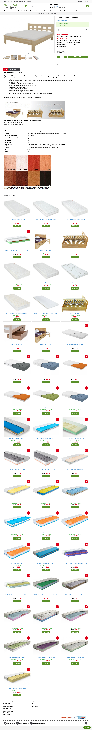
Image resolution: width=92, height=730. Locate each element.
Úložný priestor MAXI (75, 250)
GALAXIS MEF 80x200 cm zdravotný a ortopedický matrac (17, 594)
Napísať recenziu (74, 61)
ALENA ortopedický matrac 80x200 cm (75, 344)
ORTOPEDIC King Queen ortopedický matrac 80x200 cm (46, 594)
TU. (23, 122)
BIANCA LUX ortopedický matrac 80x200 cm (46, 469)
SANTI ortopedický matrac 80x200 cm (46, 500)
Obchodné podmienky (8, 705)
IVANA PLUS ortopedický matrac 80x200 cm (75, 407)
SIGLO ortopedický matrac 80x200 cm (17, 219)
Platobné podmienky (7, 708)
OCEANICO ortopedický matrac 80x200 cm (17, 532)
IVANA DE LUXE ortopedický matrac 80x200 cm (46, 375)
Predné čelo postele (62, 34)
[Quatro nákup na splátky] (73, 718)
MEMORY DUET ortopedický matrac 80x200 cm (75, 219)
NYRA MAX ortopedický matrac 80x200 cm (46, 438)
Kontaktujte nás (35, 705)
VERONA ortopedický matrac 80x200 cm (75, 657)
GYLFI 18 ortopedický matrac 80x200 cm (46, 532)
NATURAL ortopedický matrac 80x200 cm (75, 282)
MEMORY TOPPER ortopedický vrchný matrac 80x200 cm (46, 313)
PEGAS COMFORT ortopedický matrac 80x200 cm (75, 594)
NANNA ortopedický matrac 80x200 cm (17, 375)
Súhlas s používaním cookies (9, 715)
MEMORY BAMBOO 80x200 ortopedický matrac (46, 219)
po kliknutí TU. (39, 120)
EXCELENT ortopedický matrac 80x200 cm (46, 625)
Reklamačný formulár (8, 712)
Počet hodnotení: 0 (66, 61)
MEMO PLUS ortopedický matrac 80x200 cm (17, 625)
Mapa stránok (35, 706)
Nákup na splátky (7, 714)
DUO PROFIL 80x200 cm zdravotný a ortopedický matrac (75, 563)
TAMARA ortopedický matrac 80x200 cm (46, 657)
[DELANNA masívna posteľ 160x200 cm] (7, 57)
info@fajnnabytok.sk (54, 6)
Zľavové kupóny (6, 709)
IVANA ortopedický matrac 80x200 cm (46, 407)
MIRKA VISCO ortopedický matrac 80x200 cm (17, 500)
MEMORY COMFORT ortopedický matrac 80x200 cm (17, 282)
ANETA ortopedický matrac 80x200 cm (17, 657)
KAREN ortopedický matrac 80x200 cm (75, 500)
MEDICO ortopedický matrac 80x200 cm (17, 688)
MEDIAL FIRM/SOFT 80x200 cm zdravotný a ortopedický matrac (17, 251)
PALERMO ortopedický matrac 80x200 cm (75, 438)
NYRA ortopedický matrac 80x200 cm (17, 438)
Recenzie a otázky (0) (14, 69)
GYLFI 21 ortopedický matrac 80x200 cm (75, 532)
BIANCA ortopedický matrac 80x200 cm (17, 469)
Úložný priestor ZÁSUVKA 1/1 (46, 344)
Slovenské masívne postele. (61, 20)
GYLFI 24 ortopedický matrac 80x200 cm (17, 563)
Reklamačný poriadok (8, 711)
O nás (33, 703)
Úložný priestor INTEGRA (75, 313)
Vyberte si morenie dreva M (64, 38)
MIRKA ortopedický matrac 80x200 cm (75, 469)
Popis (5, 69)
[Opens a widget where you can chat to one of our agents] (87, 727)
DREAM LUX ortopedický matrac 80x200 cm (75, 625)
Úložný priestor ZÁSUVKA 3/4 (46, 250)
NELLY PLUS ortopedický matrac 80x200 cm (17, 407)
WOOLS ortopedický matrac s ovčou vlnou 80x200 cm (17, 313)
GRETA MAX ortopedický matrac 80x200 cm (46, 563)
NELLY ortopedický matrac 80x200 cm (75, 375)
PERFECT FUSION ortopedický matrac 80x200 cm (46, 282)
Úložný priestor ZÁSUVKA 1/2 (17, 344)
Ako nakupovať (6, 703)
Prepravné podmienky (8, 706)
